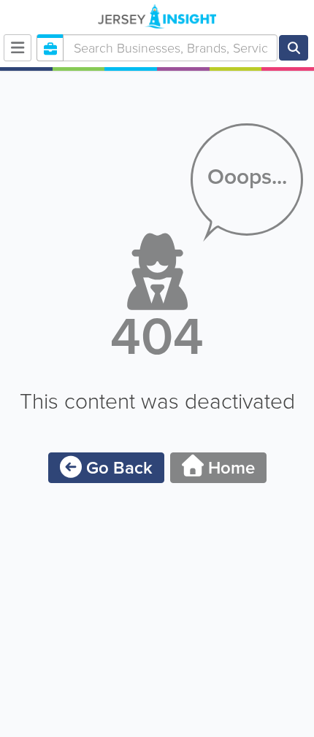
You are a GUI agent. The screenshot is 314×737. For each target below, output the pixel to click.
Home (229, 468)
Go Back (117, 468)
